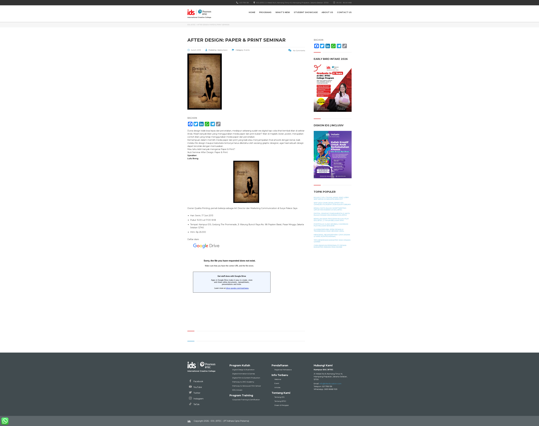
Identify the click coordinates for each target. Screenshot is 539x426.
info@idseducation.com (330, 383)
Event (276, 383)
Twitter (196, 393)
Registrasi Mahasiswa (283, 370)
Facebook (198, 381)
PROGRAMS (265, 12)
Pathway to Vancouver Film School (246, 386)
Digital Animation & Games (243, 374)
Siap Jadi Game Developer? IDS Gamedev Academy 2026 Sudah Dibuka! (332, 203)
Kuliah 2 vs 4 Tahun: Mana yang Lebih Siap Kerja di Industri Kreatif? (331, 198)
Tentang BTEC (280, 401)
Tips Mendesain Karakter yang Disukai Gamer (332, 241)
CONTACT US (344, 12)
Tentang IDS (279, 397)
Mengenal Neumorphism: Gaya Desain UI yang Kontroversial (332, 235)
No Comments (299, 50)
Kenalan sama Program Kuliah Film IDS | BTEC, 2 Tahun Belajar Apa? (331, 219)
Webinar (277, 379)
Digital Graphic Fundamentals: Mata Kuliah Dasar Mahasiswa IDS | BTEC (332, 214)
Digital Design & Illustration (243, 370)
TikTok (196, 404)
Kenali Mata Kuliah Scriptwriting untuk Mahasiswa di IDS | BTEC (330, 209)
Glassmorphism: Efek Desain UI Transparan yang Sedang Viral (329, 230)
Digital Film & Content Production (246, 378)
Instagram (198, 398)
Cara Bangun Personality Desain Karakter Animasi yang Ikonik (330, 246)
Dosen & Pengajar (281, 405)
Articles (277, 387)
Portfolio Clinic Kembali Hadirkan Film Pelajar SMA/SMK (331, 225)
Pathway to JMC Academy (243, 382)
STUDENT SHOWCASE (306, 12)
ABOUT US (327, 12)
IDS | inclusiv (237, 390)
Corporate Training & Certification (246, 400)
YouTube (197, 387)
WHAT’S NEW (282, 12)
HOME (252, 12)
